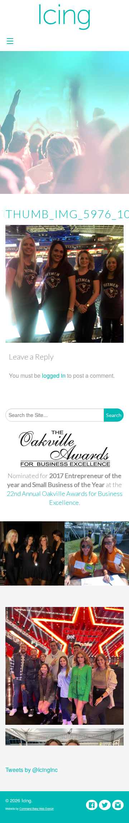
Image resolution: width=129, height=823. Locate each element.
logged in (54, 375)
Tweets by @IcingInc (31, 770)
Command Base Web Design (36, 809)
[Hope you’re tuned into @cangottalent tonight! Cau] (64, 666)
